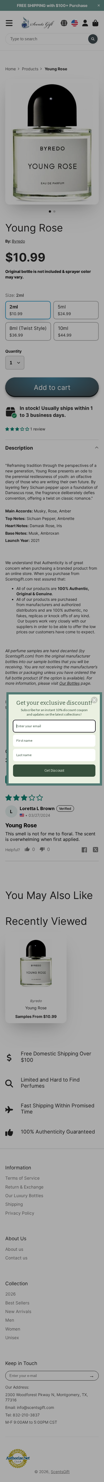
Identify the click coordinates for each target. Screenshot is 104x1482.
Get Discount (54, 771)
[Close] (94, 700)
